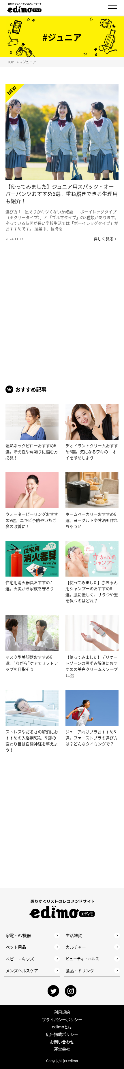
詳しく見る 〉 (106, 238)
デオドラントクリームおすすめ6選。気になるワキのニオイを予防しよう (91, 451)
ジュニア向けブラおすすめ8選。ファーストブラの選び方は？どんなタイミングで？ (91, 738)
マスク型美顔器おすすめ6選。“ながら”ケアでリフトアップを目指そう (31, 663)
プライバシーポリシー (62, 1019)
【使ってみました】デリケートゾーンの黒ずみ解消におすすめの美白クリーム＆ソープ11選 (91, 666)
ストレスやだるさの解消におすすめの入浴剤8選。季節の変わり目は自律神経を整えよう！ (31, 741)
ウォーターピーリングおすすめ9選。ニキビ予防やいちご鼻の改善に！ (31, 520)
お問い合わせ (62, 1042)
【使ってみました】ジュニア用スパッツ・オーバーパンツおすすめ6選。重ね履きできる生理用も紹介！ (61, 194)
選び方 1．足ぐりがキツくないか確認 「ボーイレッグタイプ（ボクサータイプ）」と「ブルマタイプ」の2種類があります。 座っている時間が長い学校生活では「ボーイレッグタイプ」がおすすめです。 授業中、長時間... (62, 220)
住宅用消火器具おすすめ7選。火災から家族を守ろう (29, 585)
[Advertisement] (62, 322)
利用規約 (62, 1012)
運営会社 (62, 1049)
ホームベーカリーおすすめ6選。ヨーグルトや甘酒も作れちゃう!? (91, 520)
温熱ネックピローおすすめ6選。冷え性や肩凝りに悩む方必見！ (31, 451)
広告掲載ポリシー (62, 1034)
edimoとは (62, 1027)
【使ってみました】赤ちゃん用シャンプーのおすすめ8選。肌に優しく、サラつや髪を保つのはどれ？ (91, 591)
